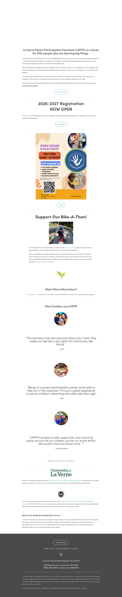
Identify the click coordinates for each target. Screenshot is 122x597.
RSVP (61, 205)
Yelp (72, 461)
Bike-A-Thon (73, 216)
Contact (74, 548)
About (52, 548)
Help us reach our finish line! (45, 262)
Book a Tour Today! (61, 92)
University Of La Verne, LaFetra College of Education (65, 480)
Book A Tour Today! (61, 542)
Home (47, 548)
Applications (26, 116)
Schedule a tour (33, 294)
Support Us (67, 548)
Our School (58, 548)
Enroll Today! (61, 124)
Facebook (65, 461)
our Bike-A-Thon (70, 247)
